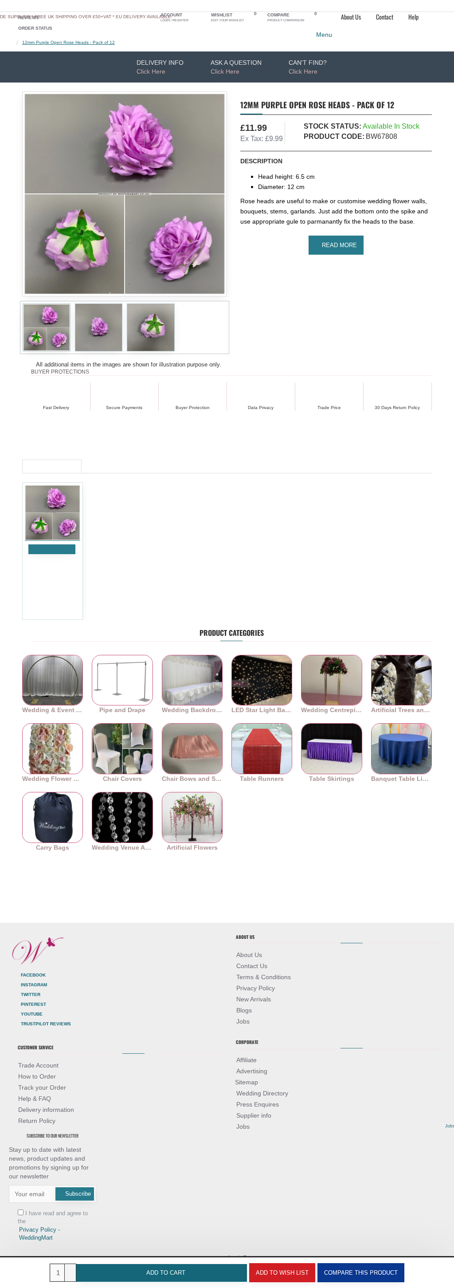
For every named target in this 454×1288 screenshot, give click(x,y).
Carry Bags (52, 847)
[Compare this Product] (46, 559)
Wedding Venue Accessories (122, 847)
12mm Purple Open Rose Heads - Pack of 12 (68, 42)
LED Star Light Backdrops (261, 709)
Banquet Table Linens (401, 778)
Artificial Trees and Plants (401, 709)
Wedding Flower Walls (52, 778)
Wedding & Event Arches (52, 709)
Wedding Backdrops (192, 709)
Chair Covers (122, 778)
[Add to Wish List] (35, 559)
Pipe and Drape (122, 709)
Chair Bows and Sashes (192, 778)
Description (261, 161)
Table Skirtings (331, 778)
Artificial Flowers (192, 847)
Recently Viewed (52, 463)
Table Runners (262, 778)
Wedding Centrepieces (331, 709)
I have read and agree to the (53, 1225)
